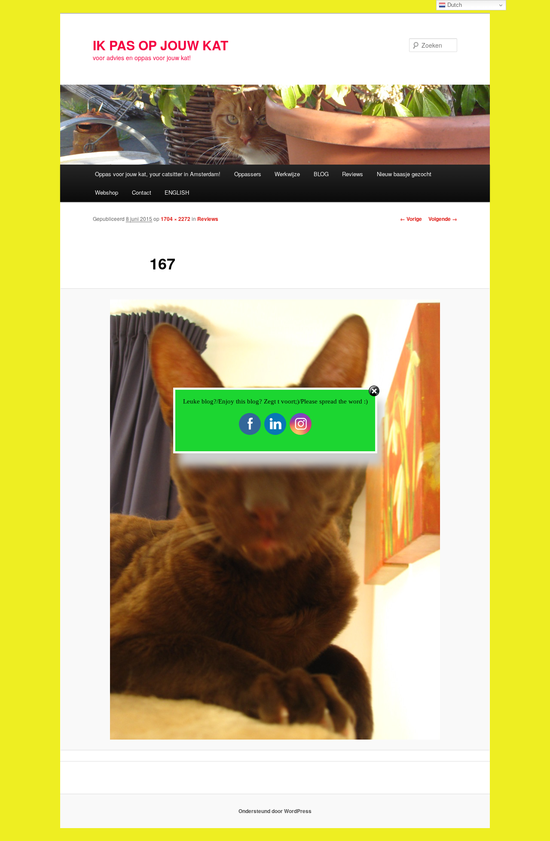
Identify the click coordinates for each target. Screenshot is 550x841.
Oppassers (247, 174)
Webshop (106, 192)
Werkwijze (287, 174)
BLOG (321, 174)
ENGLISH (177, 192)
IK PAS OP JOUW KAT (160, 45)
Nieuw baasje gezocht (404, 174)
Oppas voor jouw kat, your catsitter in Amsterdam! (157, 174)
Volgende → (442, 219)
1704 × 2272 (175, 219)
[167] (275, 520)
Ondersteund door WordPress (275, 811)
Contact (141, 192)
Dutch (454, 5)
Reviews (352, 174)
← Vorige (411, 219)
